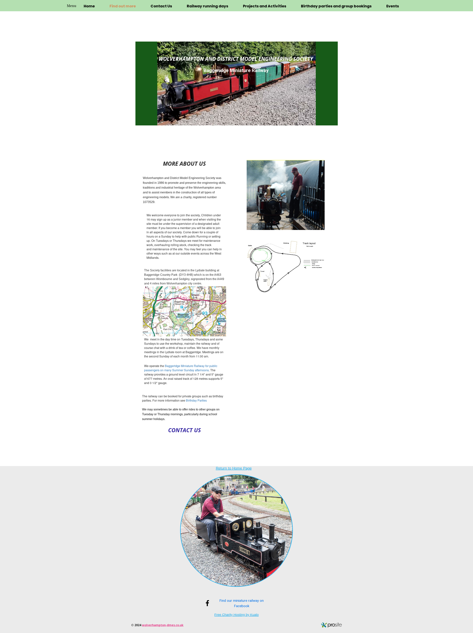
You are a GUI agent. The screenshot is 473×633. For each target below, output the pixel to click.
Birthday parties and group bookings (336, 6)
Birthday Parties (196, 400)
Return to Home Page (234, 468)
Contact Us (161, 6)
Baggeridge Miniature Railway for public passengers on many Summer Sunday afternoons (180, 368)
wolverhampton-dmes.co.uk (162, 625)
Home (89, 6)
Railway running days (207, 6)
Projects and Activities (264, 6)
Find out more (123, 6)
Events (392, 6)
